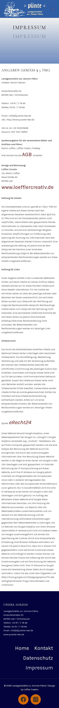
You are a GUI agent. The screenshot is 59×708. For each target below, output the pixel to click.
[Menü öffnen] (53, 9)
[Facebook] (23, 699)
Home (22, 648)
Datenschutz (38, 658)
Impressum (39, 668)
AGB (27, 154)
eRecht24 (20, 422)
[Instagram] (36, 699)
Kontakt (43, 648)
